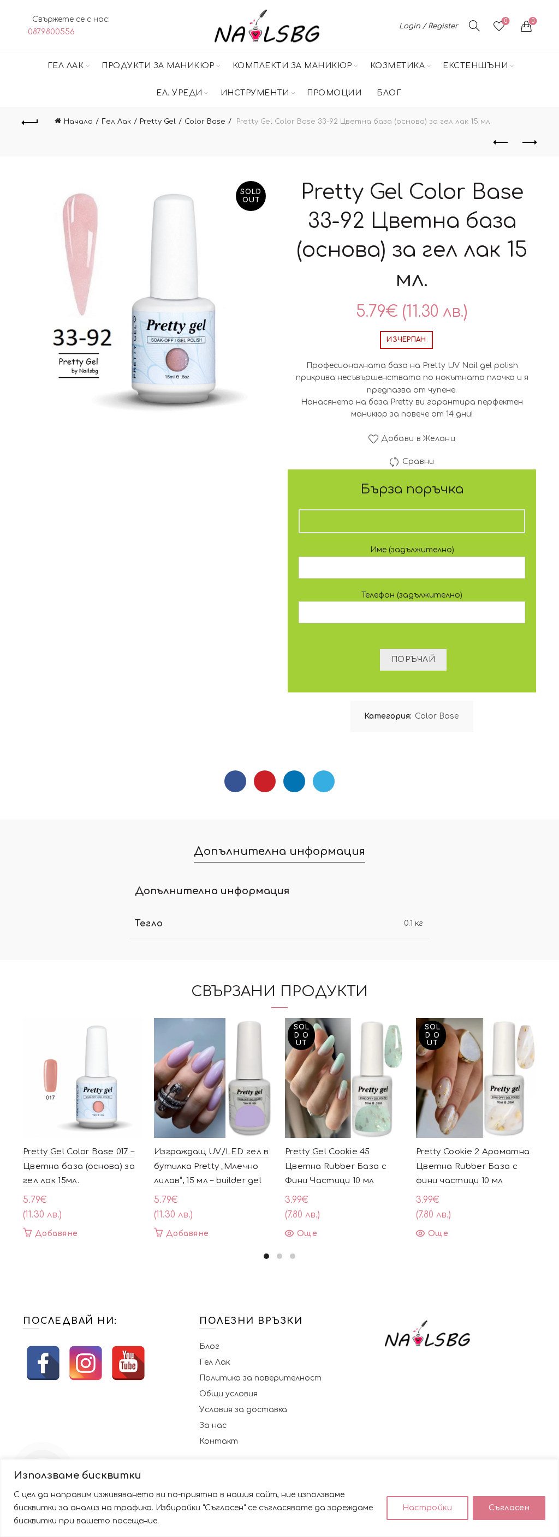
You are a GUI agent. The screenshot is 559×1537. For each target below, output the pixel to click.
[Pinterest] (265, 781)
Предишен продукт (501, 143)
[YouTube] (128, 1363)
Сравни (418, 461)
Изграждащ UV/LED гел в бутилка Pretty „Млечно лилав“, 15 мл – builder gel (211, 1166)
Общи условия (228, 1394)
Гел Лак (65, 66)
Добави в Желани (418, 439)
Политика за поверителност (260, 1378)
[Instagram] (85, 1363)
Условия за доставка (243, 1410)
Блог (389, 93)
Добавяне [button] (56, 1233)
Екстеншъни (475, 66)
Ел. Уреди (179, 93)
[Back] (30, 121)
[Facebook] (235, 781)
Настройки (427, 1508)
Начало (78, 121)
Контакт (218, 1441)
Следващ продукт (528, 143)
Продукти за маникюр (158, 66)
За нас (213, 1425)
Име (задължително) (412, 550)
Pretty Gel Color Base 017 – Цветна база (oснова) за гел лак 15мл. (79, 1166)
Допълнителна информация (279, 851)
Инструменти (255, 93)
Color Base (205, 121)
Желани (505, 21)
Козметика (397, 66)
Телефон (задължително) (411, 595)
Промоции (334, 93)
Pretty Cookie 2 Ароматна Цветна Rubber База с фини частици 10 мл (473, 1166)
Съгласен (509, 1508)
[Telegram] (324, 781)
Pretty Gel (158, 121)
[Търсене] (474, 25)
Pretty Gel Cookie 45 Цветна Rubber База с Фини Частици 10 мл (335, 1166)
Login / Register (428, 26)
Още (307, 1233)
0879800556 (51, 32)
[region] (279, 1498)
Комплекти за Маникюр (292, 66)
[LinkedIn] (294, 781)
